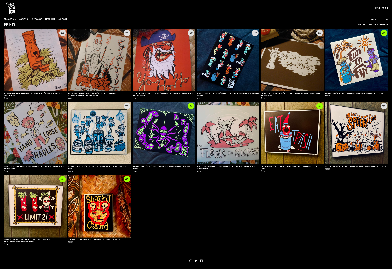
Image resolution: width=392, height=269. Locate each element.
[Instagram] (191, 261)
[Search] (387, 19)
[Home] (10, 8)
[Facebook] (201, 261)
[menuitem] (10, 19)
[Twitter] (196, 261)
